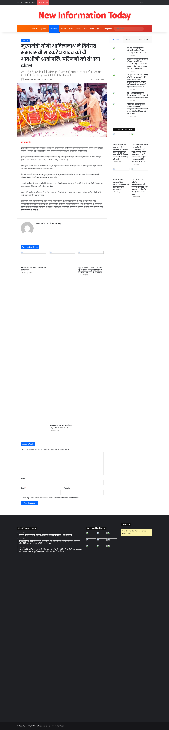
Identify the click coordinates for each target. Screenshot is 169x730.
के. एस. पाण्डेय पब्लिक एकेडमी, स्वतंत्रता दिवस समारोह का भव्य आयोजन (136, 50)
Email (23, 488)
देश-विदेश (34, 29)
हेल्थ (98, 29)
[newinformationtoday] (84, 15)
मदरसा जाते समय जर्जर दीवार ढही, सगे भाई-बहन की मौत (61, 426)
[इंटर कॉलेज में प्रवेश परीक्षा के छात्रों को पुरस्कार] (33, 258)
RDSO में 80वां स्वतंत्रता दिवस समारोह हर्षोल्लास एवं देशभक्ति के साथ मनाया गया (137, 95)
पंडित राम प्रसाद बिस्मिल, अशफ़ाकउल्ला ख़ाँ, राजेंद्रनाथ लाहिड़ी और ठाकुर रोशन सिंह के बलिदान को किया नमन (137, 109)
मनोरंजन (78, 29)
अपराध (71, 29)
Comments (143, 39)
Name (23, 478)
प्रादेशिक (43, 29)
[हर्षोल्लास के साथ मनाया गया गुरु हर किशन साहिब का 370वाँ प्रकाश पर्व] (112, 541)
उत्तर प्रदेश (53, 29)
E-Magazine (107, 29)
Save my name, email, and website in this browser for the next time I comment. (52, 498)
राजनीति (63, 29)
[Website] (37, 227)
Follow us (126, 525)
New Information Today (32, 79)
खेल (85, 29)
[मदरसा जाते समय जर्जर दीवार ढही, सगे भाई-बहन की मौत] (62, 337)
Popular (116, 39)
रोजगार (92, 29)
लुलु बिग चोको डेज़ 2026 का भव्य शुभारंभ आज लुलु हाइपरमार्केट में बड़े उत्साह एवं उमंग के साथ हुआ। (90, 270)
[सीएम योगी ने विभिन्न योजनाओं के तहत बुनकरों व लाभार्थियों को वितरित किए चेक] (112, 547)
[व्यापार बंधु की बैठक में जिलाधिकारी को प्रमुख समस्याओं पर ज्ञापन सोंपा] (91, 631)
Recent (129, 39)
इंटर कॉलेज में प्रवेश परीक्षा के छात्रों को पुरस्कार (33, 269)
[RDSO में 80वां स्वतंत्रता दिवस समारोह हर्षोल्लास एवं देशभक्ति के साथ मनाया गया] (119, 96)
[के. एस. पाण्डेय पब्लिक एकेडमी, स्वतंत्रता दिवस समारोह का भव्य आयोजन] (119, 51)
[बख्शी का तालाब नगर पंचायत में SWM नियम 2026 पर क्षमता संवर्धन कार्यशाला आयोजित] (102, 547)
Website (67, 488)
